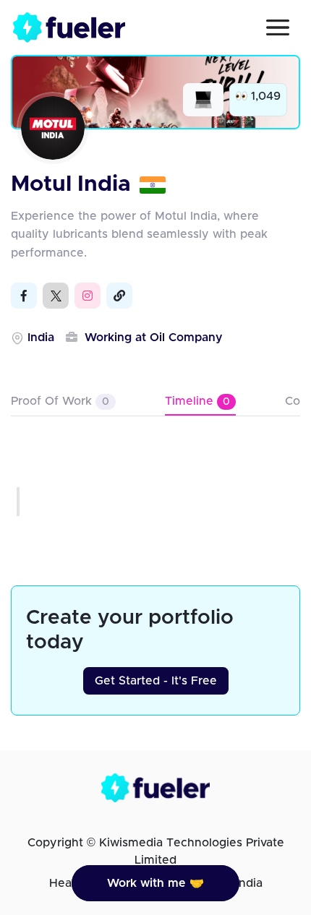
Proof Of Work (60, 401)
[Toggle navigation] (277, 27)
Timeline (197, 401)
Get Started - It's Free (156, 681)
